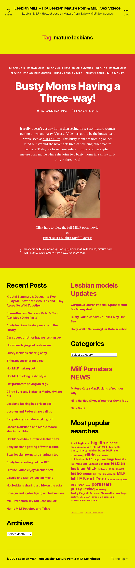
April (74, 443)
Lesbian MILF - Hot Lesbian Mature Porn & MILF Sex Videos (67, 8)
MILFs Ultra (51, 139)
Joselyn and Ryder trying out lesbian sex (35, 493)
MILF (121, 473)
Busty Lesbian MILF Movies (105, 73)
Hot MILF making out (21, 368)
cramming (77, 455)
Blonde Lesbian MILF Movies (31, 73)
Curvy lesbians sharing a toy (27, 353)
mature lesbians (86, 249)
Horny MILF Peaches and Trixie (28, 508)
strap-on (96, 497)
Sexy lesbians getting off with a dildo (33, 447)
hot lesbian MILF (81, 459)
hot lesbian (102, 456)
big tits (98, 442)
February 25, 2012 (87, 111)
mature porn (28, 154)
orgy (88, 485)
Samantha (107, 493)
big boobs (83, 443)
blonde (112, 443)
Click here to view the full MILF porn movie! (67, 227)
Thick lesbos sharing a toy (25, 360)
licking (87, 473)
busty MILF (105, 450)
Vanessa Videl (77, 253)
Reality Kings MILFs (81, 493)
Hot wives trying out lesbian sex (29, 345)
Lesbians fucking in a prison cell (29, 403)
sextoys (75, 497)
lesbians (103, 469)
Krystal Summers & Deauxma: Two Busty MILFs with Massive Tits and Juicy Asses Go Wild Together (35, 301)
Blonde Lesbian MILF (111, 68)
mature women (107, 474)
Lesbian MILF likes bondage (94, 513)
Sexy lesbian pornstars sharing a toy (32, 454)
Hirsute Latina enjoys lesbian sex (30, 470)
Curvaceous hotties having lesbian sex (34, 337)
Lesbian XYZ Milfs (77, 513)
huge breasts (116, 459)
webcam (92, 500)
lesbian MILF (83, 468)
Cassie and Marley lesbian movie (30, 477)
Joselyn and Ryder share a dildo (29, 411)
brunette (115, 447)
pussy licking (83, 489)
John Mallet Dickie (56, 111)
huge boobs (100, 459)
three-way (61, 253)
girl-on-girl (61, 249)
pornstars (102, 484)
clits (116, 450)
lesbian (118, 463)
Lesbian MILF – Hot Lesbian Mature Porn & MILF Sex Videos (59, 558)
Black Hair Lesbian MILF (26, 68)
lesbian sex (116, 469)
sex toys (121, 493)
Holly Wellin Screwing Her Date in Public (99, 329)
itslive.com (79, 464)
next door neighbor (117, 480)
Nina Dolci (78, 408)
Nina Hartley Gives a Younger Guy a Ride (99, 400)
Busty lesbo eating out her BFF (28, 462)
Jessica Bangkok (99, 463)
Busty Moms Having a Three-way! (67, 92)
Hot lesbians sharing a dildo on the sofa (34, 485)
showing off (85, 497)
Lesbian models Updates (94, 289)
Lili (94, 474)
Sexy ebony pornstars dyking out (30, 419)
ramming (101, 489)
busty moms (46, 249)
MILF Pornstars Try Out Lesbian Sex (32, 501)
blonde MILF (100, 447)
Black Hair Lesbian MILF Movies (70, 68)
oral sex (77, 484)
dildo (90, 454)
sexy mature (95, 128)
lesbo (76, 473)
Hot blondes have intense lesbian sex (33, 439)
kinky (72, 249)
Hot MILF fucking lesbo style (26, 376)
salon (97, 493)
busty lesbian (88, 450)
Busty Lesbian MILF (68, 73)
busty (74, 450)
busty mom (31, 249)
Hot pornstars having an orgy (27, 384)
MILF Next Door (89, 479)
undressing (108, 497)
